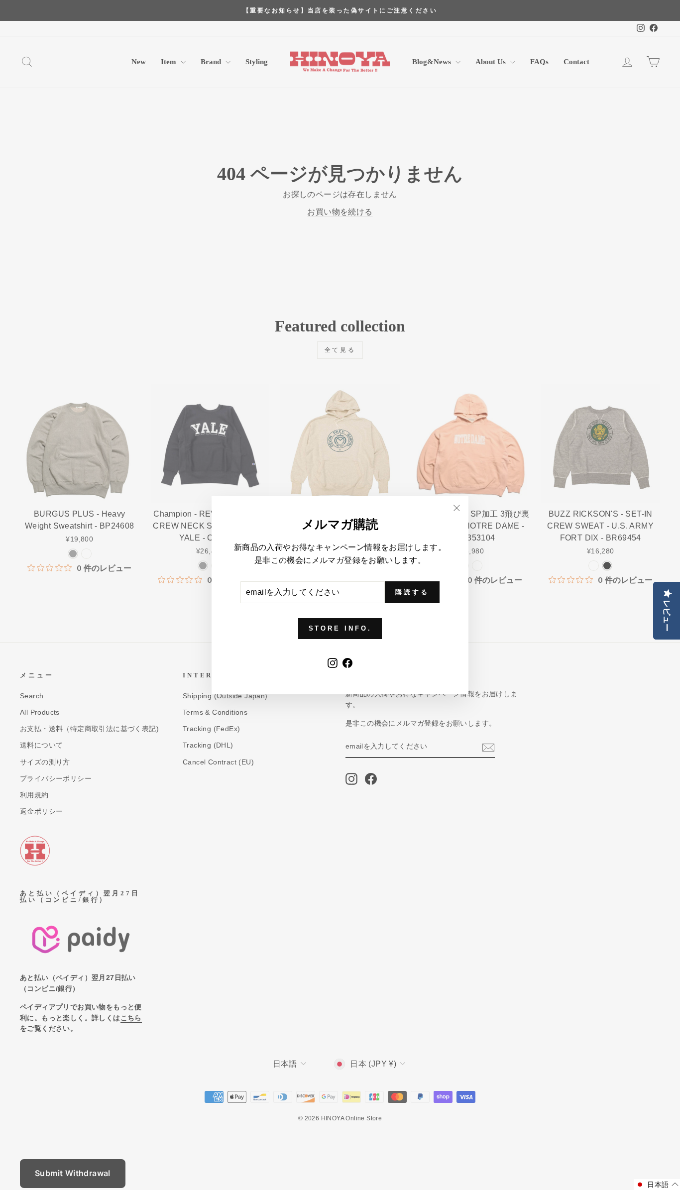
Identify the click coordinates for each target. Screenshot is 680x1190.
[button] (657, 1184)
